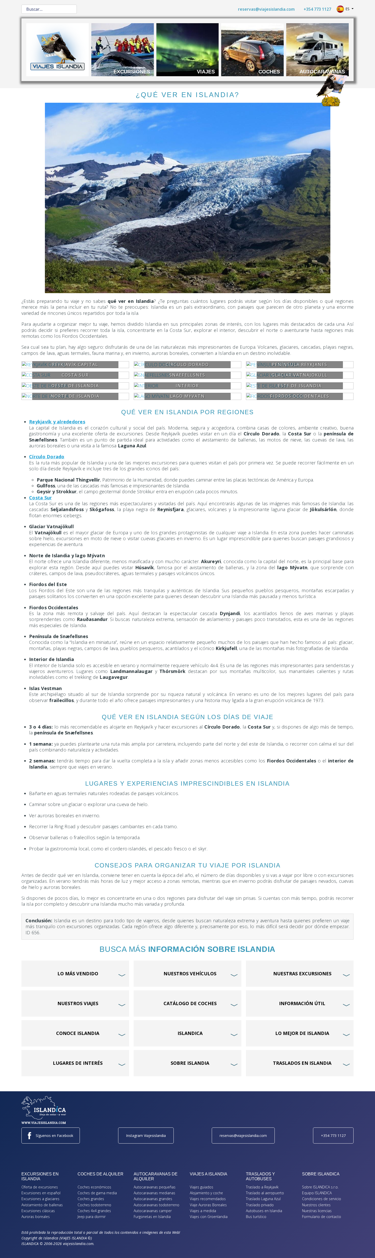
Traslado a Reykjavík (262, 1187)
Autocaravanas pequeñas (155, 1187)
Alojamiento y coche (206, 1192)
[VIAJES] (187, 49)
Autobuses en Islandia (264, 1210)
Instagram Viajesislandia (146, 1135)
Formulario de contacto (321, 1216)
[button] (363, 1246)
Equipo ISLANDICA (317, 1192)
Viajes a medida (203, 1210)
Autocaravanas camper (153, 1210)
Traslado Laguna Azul (263, 1198)
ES (347, 8)
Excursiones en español (40, 1192)
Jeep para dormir (92, 1216)
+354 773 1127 (317, 9)
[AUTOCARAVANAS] (317, 49)
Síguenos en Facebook (54, 1135)
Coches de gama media (97, 1192)
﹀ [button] (122, 966)
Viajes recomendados (208, 1198)
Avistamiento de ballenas (42, 1204)
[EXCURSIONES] (122, 49)
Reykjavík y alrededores (57, 422)
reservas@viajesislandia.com (266, 9)
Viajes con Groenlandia (209, 1216)
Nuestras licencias (317, 1210)
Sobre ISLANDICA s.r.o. (320, 1187)
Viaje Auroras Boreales (208, 1204)
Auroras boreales (35, 1216)
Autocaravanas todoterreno (156, 1204)
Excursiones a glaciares (40, 1198)
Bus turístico (256, 1216)
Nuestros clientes (316, 1204)
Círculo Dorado (47, 456)
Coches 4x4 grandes (94, 1210)
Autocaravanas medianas (154, 1192)
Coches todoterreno (94, 1204)
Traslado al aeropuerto (265, 1192)
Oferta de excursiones (39, 1187)
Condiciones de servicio (321, 1198)
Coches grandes (91, 1198)
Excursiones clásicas (38, 1210)
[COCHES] (252, 49)
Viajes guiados (201, 1187)
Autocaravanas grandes (153, 1198)
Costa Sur (40, 498)
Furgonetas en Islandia (152, 1216)
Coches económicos (94, 1187)
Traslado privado (260, 1204)
